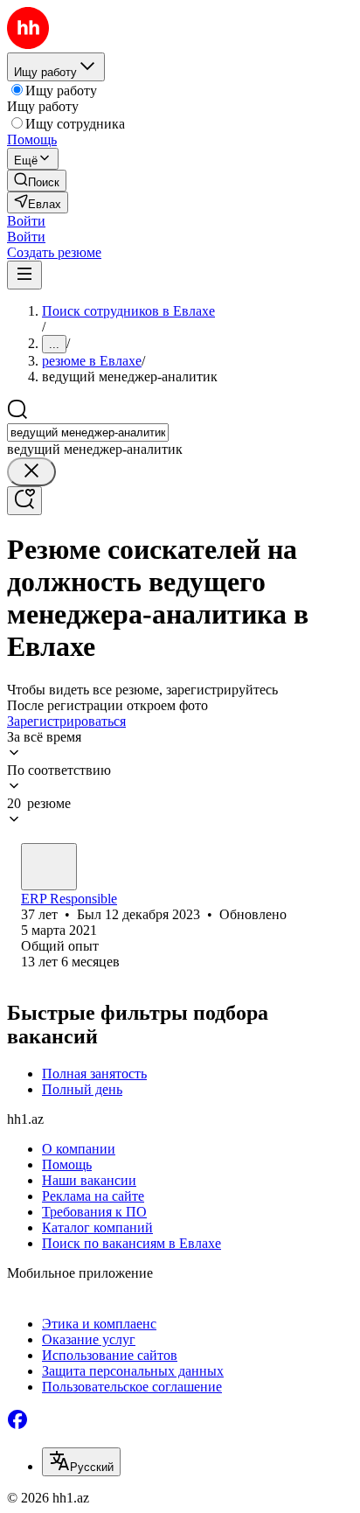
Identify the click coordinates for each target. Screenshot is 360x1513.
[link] (36, 181)
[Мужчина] (49, 866)
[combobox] (88, 432)
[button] (26, 220)
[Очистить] (31, 471)
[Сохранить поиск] (24, 500)
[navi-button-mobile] (24, 275)
